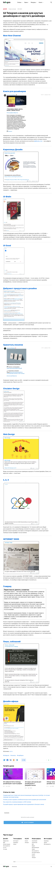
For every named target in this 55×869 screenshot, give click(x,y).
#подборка (20, 755)
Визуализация (35, 847)
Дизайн (5, 9)
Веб (4, 842)
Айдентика (6, 840)
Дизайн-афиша (10, 701)
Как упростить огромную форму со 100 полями (17, 802)
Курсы (33, 855)
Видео (33, 845)
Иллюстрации (6, 844)
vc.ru (10, 751)
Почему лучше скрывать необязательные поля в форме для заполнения (24, 799)
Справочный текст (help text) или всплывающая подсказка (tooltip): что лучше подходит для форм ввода (26, 796)
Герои (33, 849)
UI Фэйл (7, 196)
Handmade (34, 840)
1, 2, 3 (6, 480)
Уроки (26, 2)
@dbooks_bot (38, 141)
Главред (7, 586)
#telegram (6, 755)
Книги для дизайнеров (14, 91)
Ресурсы (33, 2)
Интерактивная (36, 852)
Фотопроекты (47, 844)
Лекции (5, 849)
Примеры (15, 842)
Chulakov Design (11, 388)
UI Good (7, 245)
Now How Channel (12, 35)
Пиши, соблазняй (12, 641)
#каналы (13, 755)
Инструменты (6, 845)
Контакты (14, 866)
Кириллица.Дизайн (13, 149)
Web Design (9, 434)
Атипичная (34, 842)
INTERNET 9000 (11, 539)
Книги (40, 2)
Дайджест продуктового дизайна (20, 288)
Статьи (19, 2)
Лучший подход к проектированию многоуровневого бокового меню (23, 804)
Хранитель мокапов (13, 345)
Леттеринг (15, 840)
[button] (51, 2)
